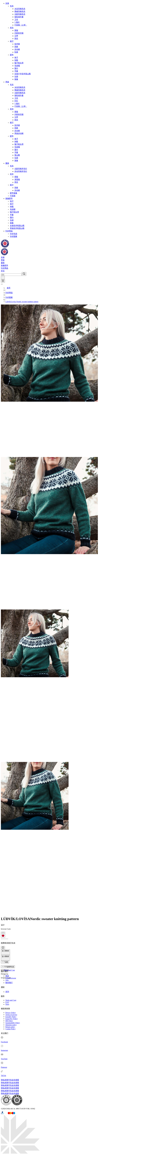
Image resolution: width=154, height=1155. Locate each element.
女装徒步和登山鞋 (17, 226)
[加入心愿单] (3, 935)
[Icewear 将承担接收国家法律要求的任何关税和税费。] (3, 947)
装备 (16, 79)
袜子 (16, 58)
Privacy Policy (10, 1013)
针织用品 (9, 231)
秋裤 (16, 52)
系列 (7, 992)
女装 (7, 3)
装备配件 (9, 198)
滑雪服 (17, 179)
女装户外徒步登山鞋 (22, 74)
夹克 (12, 28)
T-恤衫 (17, 22)
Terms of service (11, 1015)
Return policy (10, 1027)
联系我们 (9, 983)
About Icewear (10, 978)
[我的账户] (3, 281)
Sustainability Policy (12, 1023)
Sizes (7, 1004)
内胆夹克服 (18, 33)
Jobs (7, 980)
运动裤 (17, 49)
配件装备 (13, 193)
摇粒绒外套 (18, 17)
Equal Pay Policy (11, 1019)
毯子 (12, 201)
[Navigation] (2, 284)
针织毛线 (13, 234)
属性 (6, 962)
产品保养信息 (9, 967)
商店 (7, 976)
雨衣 (16, 39)
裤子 (12, 41)
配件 (12, 55)
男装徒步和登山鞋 (17, 228)
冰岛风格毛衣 (19, 9)
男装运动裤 (18, 133)
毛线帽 (17, 66)
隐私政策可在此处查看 (10, 1080)
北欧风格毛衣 (19, 14)
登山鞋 (17, 155)
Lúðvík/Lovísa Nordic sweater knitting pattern (21, 302)
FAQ (7, 1002)
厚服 (16, 30)
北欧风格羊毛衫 (20, 169)
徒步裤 (17, 44)
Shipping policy (11, 1025)
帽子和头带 (18, 63)
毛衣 (12, 6)
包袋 (16, 76)
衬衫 (16, 101)
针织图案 (13, 236)
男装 (7, 82)
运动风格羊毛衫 (20, 171)
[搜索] (24, 274)
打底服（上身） (20, 25)
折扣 (3, 271)
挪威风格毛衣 (19, 11)
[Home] (5, 247)
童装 (7, 163)
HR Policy (9, 1021)
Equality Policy (10, 1017)
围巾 (16, 68)
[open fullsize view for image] (77, 381)
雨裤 (16, 47)
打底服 (12, 196)
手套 (16, 71)
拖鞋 (16, 60)
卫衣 (16, 20)
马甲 (16, 36)
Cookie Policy (10, 1029)
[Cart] (3, 277)
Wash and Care (10, 1000)
